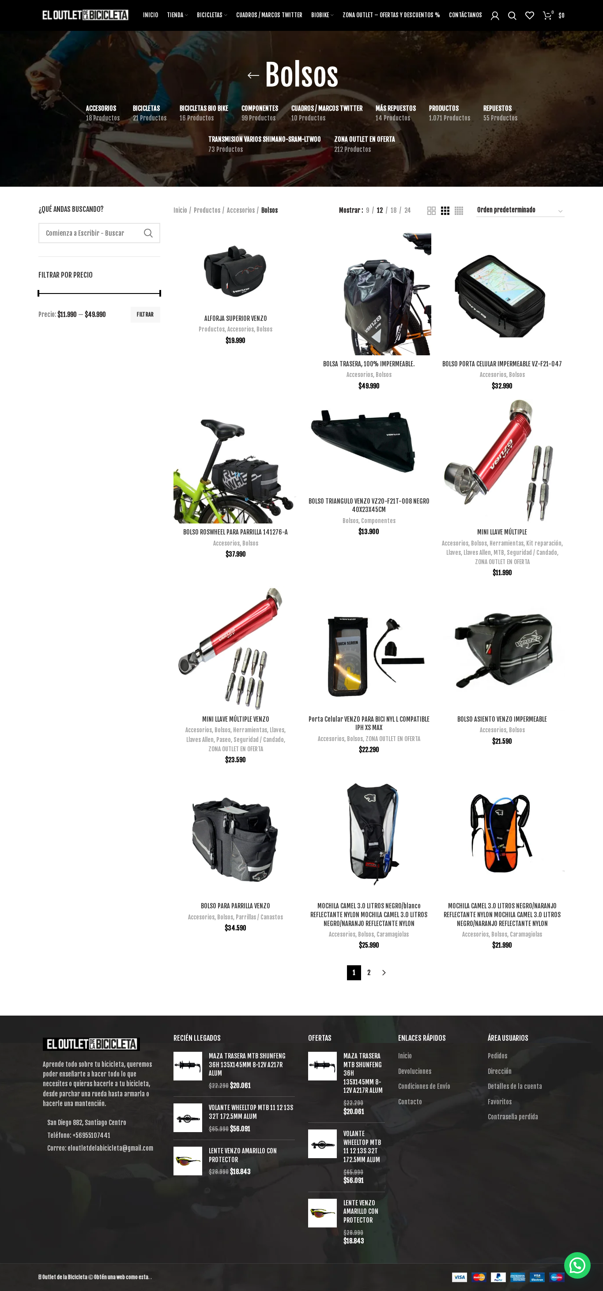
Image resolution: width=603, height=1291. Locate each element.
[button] (577, 1265)
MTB (499, 552)
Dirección (500, 1071)
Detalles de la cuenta (515, 1086)
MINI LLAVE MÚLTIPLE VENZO (235, 719)
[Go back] (253, 75)
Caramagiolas (393, 934)
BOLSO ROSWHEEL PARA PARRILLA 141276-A (235, 532)
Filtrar (145, 314)
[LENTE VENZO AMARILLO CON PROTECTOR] (187, 1161)
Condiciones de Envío (424, 1086)
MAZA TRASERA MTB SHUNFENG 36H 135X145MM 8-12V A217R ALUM (247, 1064)
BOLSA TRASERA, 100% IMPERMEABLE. (369, 364)
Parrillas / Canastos (259, 917)
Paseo (223, 739)
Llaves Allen (477, 552)
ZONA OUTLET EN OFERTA (502, 561)
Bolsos (264, 329)
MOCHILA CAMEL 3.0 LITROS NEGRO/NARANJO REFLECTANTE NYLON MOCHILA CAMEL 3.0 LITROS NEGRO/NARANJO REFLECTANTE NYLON (502, 914)
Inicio (180, 210)
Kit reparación (544, 543)
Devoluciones (414, 1071)
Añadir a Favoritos (291, 285)
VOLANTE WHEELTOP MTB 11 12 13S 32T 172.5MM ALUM (251, 1112)
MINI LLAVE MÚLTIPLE (502, 532)
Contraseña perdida (513, 1117)
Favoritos (500, 1102)
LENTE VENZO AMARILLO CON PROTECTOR (243, 1155)
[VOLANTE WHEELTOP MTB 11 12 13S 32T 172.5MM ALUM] (187, 1118)
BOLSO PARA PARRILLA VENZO (235, 906)
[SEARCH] (148, 233)
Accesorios (241, 210)
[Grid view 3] (445, 211)
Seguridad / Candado (532, 552)
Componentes (378, 520)
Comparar (291, 245)
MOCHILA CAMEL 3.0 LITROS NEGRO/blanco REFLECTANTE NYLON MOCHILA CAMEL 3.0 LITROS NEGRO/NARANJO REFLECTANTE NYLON (368, 914)
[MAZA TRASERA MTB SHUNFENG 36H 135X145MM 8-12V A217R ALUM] (187, 1071)
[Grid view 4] (459, 211)
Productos (207, 210)
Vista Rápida (291, 265)
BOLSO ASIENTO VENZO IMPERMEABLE (502, 719)
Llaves (453, 552)
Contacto (410, 1102)
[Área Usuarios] (495, 15)
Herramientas (507, 543)
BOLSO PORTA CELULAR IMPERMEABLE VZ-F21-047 (502, 364)
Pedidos (497, 1056)
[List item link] (99, 1135)
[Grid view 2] (431, 211)
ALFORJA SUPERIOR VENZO (235, 318)
